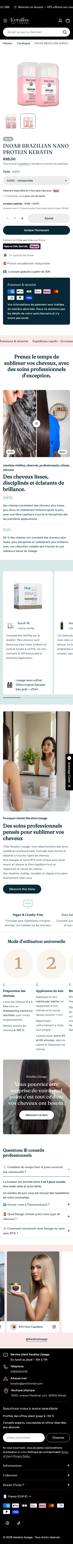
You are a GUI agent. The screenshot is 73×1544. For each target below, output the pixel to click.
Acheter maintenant (36, 230)
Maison (7, 43)
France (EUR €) (17, 1496)
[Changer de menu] (5, 20)
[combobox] (36, 32)
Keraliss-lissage (23, 1537)
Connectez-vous (15, 196)
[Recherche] (65, 32)
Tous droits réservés (47, 1537)
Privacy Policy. (21, 1456)
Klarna (42, 240)
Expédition (24, 163)
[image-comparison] (36, 423)
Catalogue (23, 43)
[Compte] (60, 20)
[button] (69, 772)
